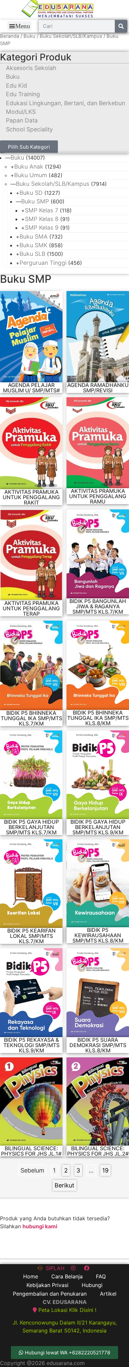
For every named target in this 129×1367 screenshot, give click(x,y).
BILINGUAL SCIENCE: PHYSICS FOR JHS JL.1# (31, 1151)
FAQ (101, 1276)
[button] (19, 26)
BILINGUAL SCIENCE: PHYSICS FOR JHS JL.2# (98, 1151)
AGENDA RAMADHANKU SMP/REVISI (98, 388)
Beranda (9, 36)
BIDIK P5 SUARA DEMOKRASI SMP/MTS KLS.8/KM (97, 1045)
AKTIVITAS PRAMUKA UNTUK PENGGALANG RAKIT (31, 497)
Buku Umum (30, 175)
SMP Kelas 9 (42, 227)
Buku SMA (34, 236)
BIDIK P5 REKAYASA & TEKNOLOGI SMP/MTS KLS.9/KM (31, 1045)
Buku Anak (28, 166)
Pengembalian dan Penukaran (50, 1293)
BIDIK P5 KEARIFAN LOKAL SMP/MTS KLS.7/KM (31, 936)
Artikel (108, 1293)
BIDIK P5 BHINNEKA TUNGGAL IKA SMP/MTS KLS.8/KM (98, 717)
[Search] (121, 26)
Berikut (64, 1185)
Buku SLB (32, 253)
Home (30, 1276)
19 (106, 1169)
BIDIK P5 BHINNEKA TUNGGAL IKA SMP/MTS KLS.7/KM (31, 718)
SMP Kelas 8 (42, 218)
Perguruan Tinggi (43, 262)
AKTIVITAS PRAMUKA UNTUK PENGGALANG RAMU (97, 496)
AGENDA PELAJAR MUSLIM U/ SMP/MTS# (31, 388)
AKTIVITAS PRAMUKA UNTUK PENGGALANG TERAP (31, 608)
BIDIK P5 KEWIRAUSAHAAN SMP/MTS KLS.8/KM (97, 935)
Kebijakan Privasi (47, 1285)
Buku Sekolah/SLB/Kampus (71, 36)
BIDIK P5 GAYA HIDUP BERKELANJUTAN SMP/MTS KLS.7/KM (31, 827)
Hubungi (92, 1285)
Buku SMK (33, 245)
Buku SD (31, 192)
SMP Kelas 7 (41, 210)
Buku (29, 36)
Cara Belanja (67, 1276)
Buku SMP (35, 201)
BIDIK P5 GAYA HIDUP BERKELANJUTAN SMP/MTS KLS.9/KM (97, 827)
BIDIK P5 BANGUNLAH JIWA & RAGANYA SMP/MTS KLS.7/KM (97, 606)
